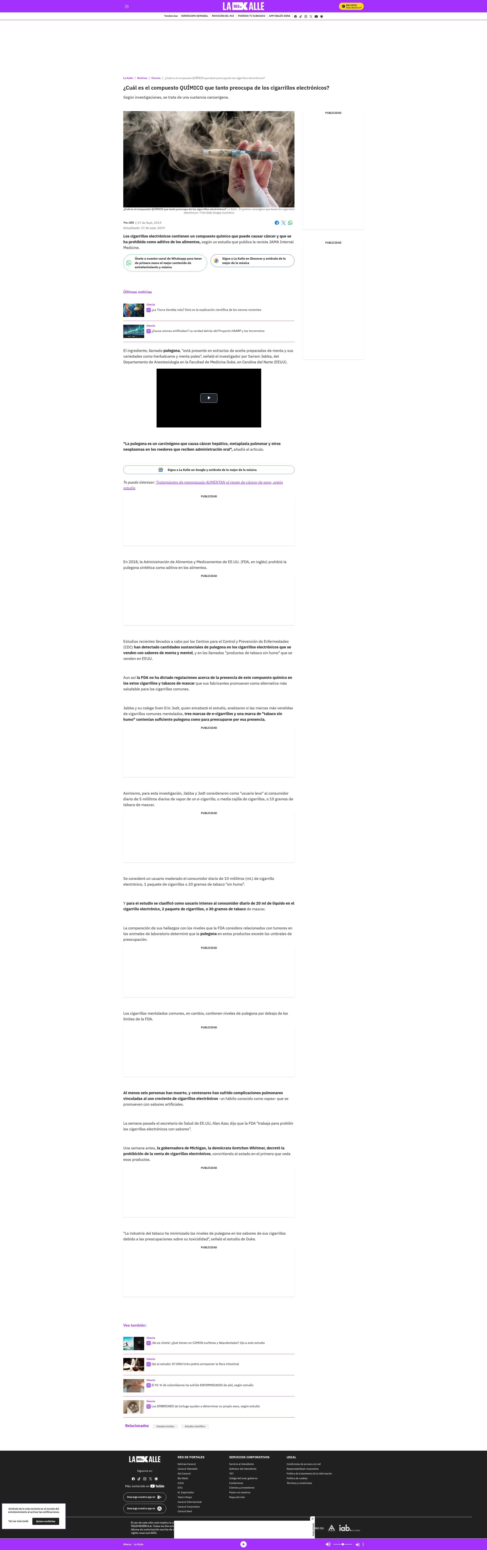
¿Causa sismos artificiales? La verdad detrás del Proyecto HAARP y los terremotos (208, 331)
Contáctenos (236, 1483)
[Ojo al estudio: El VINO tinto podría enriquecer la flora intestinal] (133, 1364)
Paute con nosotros (239, 1492)
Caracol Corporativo (189, 1507)
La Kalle (128, 78)
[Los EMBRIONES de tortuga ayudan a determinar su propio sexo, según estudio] (133, 1407)
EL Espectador (186, 1492)
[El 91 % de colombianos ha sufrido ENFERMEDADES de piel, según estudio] (133, 1385)
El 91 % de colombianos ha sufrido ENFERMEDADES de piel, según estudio (202, 1385)
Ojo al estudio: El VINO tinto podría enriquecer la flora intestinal (195, 1364)
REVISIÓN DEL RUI (223, 16)
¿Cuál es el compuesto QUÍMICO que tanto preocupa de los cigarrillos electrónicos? (215, 78)
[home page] (243, 6)
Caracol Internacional (190, 1502)
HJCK (181, 1483)
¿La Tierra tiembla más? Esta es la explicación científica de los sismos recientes (206, 310)
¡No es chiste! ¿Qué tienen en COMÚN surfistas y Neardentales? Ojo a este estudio (208, 1343)
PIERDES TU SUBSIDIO (251, 16)
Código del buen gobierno (243, 1478)
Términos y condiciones (299, 1483)
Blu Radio (183, 1478)
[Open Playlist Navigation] (363, 1544)
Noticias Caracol (187, 1464)
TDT (231, 1474)
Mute (328, 1544)
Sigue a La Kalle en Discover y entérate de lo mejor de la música (254, 261)
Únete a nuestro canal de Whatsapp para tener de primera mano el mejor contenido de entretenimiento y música (168, 263)
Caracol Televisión (187, 1469)
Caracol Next (185, 1511)
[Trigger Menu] (126, 6)
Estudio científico (195, 1426)
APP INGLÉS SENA (279, 16)
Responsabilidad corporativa (302, 1469)
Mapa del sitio (237, 1497)
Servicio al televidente (241, 1464)
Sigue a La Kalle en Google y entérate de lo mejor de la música (212, 470)
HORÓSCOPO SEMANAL (194, 16)
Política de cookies (297, 1478)
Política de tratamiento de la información (309, 1474)
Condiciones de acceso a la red (304, 1464)
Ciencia (156, 78)
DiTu (180, 1488)
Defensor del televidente (242, 1469)
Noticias (142, 78)
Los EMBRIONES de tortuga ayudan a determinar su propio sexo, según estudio (206, 1406)
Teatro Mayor (185, 1497)
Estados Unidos (165, 1426)
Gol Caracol (184, 1474)
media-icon (243, 1544)
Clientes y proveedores (241, 1488)
